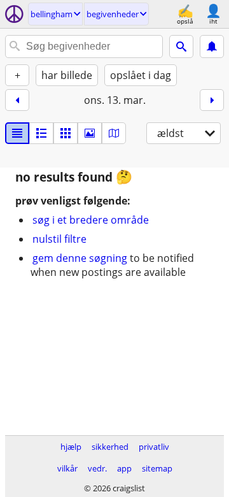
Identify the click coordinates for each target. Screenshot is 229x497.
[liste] (17, 133)
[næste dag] (212, 100)
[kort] (114, 133)
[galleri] (90, 133)
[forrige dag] (17, 100)
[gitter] (65, 133)
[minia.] (41, 133)
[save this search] (212, 46)
